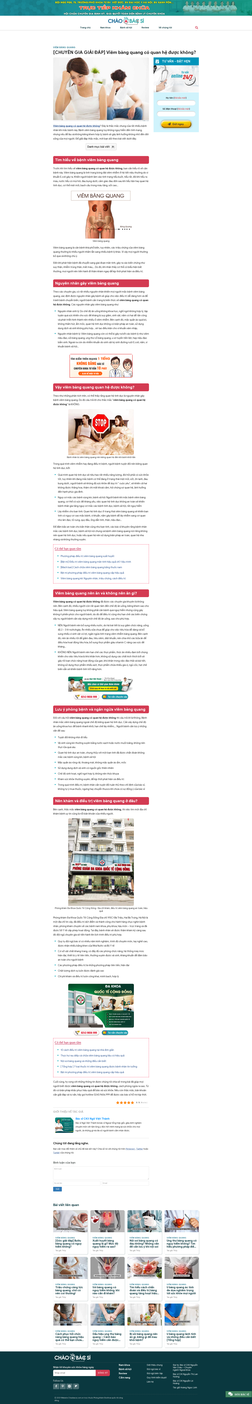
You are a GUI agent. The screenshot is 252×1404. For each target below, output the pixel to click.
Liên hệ (150, 1382)
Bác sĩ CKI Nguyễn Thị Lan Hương (185, 1375)
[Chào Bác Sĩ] (126, 7)
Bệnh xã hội (126, 27)
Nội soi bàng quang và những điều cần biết (83, 1061)
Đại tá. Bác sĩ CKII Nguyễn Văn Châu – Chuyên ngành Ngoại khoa (185, 1367)
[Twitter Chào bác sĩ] (69, 1386)
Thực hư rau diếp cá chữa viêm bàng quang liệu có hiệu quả (92, 1055)
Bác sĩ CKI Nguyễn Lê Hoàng (183, 1382)
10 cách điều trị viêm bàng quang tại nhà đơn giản (87, 1050)
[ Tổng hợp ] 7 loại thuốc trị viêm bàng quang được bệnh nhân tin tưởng (99, 1066)
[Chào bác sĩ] (126, 20)
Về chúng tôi (165, 27)
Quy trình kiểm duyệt (157, 1377)
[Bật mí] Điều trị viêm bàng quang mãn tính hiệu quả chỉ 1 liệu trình (96, 561)
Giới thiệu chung (154, 1365)
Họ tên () (176, 98)
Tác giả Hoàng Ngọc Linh (185, 1387)
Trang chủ (85, 27)
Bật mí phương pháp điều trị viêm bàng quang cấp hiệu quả (92, 572)
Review (145, 27)
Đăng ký (103, 1373)
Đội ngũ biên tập (155, 1373)
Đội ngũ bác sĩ (153, 1369)
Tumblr (56, 1152)
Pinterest (130, 1149)
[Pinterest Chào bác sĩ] (63, 1386)
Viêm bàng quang (64, 47)
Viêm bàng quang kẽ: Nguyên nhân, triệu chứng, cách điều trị (93, 578)
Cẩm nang (124, 1377)
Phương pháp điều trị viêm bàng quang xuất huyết (87, 556)
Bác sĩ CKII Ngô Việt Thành (92, 1118)
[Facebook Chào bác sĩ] (56, 1386)
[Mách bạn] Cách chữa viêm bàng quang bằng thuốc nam (91, 567)
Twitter (139, 1149)
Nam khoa (105, 27)
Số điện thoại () (176, 109)
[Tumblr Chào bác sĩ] (76, 1386)
